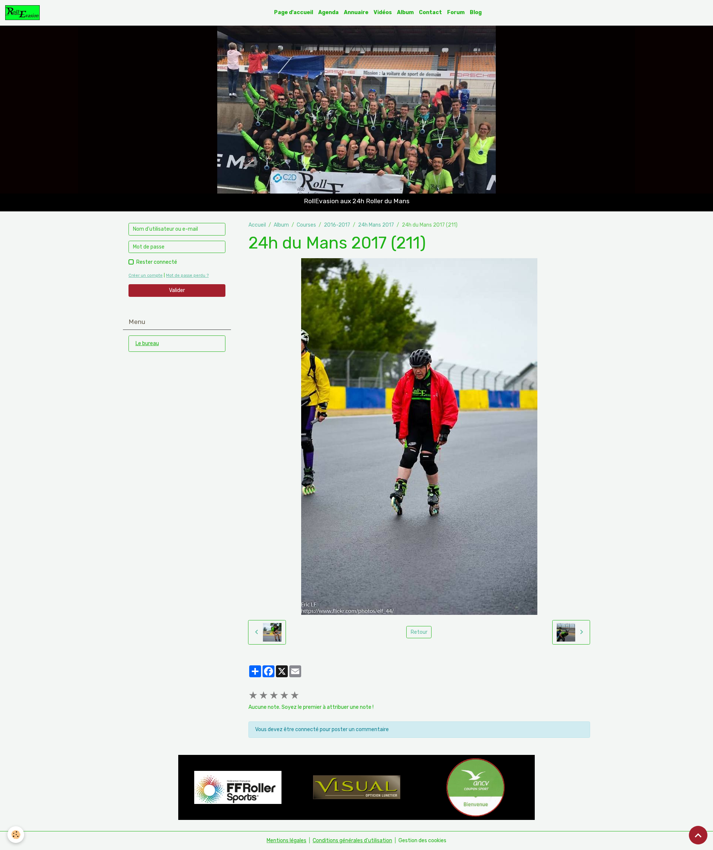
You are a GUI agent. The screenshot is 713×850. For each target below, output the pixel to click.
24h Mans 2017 (376, 225)
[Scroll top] (698, 835)
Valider (177, 290)
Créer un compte (145, 275)
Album (405, 12)
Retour (419, 632)
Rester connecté (156, 262)
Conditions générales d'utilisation (352, 840)
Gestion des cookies (422, 840)
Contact (430, 12)
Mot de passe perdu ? (187, 275)
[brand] (23, 12)
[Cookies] (15, 834)
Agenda (328, 12)
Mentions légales (286, 840)
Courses (306, 225)
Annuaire (356, 12)
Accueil (257, 225)
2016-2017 (337, 225)
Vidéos (383, 12)
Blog (476, 12)
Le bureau (147, 343)
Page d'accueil (293, 12)
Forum (456, 12)
